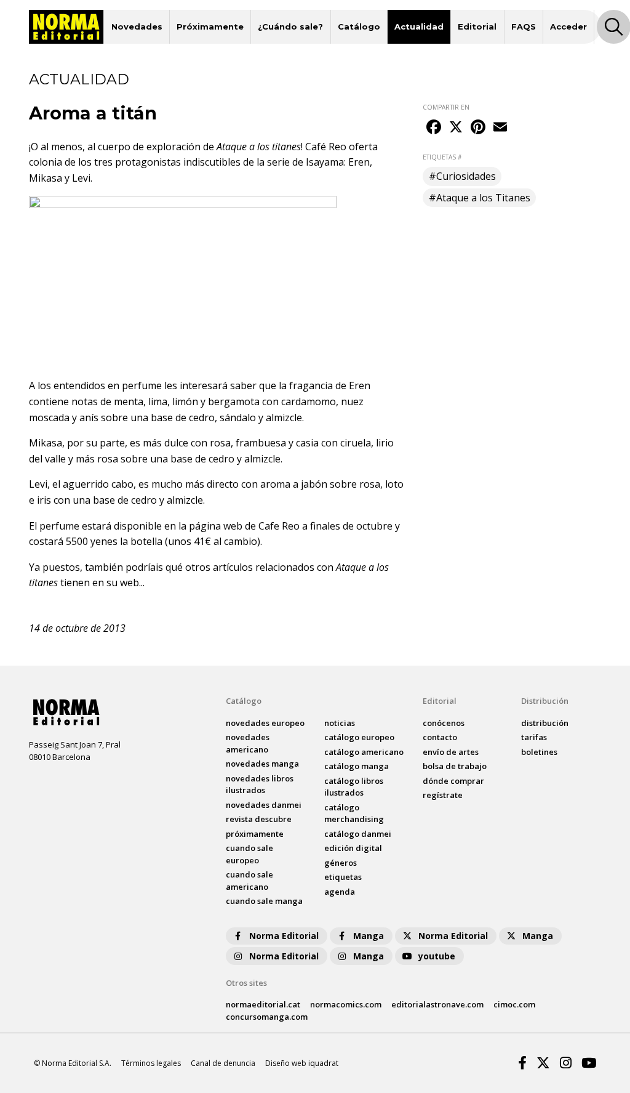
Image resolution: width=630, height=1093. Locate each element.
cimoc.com (514, 1004)
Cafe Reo (279, 526)
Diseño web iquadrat (301, 1063)
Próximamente (210, 26)
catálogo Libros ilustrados (353, 787)
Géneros (340, 862)
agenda (339, 891)
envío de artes (451, 751)
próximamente (255, 833)
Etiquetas (343, 876)
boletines (539, 751)
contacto (440, 737)
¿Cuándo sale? (290, 26)
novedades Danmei (263, 804)
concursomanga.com (267, 1016)
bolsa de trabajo (455, 766)
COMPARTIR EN (446, 107)
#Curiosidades (462, 176)
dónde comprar (453, 780)
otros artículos (220, 567)
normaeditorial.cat (263, 1004)
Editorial (477, 26)
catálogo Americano (364, 751)
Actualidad (419, 26)
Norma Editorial (284, 936)
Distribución (544, 700)
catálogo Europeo (359, 737)
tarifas (534, 737)
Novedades (136, 26)
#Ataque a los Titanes (479, 197)
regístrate (443, 795)
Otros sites (246, 982)
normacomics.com (345, 1004)
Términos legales (151, 1063)
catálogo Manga (356, 766)
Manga (368, 936)
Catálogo (359, 26)
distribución (544, 722)
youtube (436, 956)
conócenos (444, 722)
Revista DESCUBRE (259, 819)
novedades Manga (262, 763)
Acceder (568, 26)
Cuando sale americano (249, 880)
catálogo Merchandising (354, 813)
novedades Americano (247, 743)
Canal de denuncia (223, 1063)
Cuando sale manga (264, 900)
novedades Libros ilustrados (259, 784)
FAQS (523, 26)
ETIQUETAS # (442, 157)
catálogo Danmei (357, 833)
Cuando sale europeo (249, 854)
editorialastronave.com (437, 1004)
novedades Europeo (265, 722)
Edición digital (353, 847)
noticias (339, 722)
